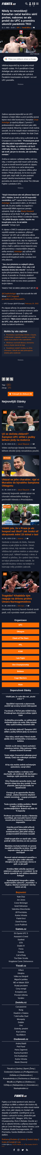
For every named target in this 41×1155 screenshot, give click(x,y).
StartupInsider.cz (21, 1088)
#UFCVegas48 (13, 296)
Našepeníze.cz (19, 1085)
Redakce (14, 1139)
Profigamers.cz (30, 1072)
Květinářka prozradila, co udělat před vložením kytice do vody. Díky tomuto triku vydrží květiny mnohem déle (20, 722)
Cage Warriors (20, 678)
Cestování (8, 1072)
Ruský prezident (21, 986)
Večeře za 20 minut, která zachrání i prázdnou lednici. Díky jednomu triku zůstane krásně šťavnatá (20, 748)
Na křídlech (21, 1035)
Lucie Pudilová (21, 925)
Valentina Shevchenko (21, 909)
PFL (20, 645)
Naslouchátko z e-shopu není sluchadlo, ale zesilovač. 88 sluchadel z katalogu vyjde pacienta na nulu (20, 774)
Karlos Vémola (21, 915)
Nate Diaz (21, 897)
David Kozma (20, 922)
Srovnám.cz (32, 1085)
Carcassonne (21, 1007)
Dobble (21, 1022)
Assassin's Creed (21, 937)
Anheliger (6, 203)
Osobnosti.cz (25, 1075)
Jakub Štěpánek (23, 444)
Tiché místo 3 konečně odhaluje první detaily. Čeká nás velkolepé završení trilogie (20, 757)
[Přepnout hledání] (26, 3)
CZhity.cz (8, 1085)
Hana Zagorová (21, 1050)
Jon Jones (21, 900)
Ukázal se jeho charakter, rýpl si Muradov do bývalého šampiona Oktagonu (20, 482)
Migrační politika (21, 979)
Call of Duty (21, 955)
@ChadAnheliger (9, 294)
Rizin (20, 685)
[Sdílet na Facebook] (3, 379)
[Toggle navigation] (37, 3)
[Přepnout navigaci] (30, 3)
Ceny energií (21, 989)
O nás (18, 1142)
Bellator (20, 671)
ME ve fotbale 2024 (21, 983)
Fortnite (21, 952)
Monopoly (21, 1019)
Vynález (21, 998)
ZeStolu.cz (14, 1075)
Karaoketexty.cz (10, 1078)
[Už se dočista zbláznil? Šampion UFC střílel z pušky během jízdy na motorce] (20, 420)
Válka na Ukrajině (21, 976)
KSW (20, 651)
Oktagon (20, 632)
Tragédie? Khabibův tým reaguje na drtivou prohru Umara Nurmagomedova (17, 598)
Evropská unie (21, 992)
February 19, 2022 (31, 303)
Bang (21, 1010)
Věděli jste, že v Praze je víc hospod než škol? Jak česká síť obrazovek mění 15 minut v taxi (20, 531)
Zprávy (19, 1069)
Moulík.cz (11, 1082)
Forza (21, 949)
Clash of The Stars (20, 638)
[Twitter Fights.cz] (22, 1150)
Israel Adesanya (20, 906)
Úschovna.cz (23, 1078)
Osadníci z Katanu (21, 1013)
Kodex (5, 1142)
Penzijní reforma (21, 995)
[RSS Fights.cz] (27, 1150)
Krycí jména (21, 1032)
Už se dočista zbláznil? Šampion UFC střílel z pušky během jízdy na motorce (18, 436)
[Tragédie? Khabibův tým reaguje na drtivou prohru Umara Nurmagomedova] (20, 581)
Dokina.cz (30, 1082)
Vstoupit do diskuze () (22, 394)
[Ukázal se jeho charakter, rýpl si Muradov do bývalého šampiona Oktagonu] (20, 465)
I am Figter (20, 658)
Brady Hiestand (27, 211)
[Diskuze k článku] (34, 27)
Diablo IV (21, 946)
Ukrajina (21, 973)
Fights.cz (20, 1082)
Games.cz (18, 1072)
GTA (21, 943)
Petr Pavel (21, 1047)
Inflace (21, 970)
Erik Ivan (21, 606)
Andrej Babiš (21, 1043)
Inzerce (20, 538)
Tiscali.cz (11, 1069)
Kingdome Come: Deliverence (21, 961)
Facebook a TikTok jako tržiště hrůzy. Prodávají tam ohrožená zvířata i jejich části (20, 713)
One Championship (20, 665)
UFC (8, 385)
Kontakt (11, 1142)
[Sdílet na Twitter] (7, 379)
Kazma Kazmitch (21, 1053)
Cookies (22, 1139)
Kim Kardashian (20, 1056)
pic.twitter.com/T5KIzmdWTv (13, 299)
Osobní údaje (32, 1139)
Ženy (32, 1069)
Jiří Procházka (21, 912)
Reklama (5, 1139)
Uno (21, 1025)
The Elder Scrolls (21, 958)
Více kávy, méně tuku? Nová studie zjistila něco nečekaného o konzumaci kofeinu (20, 739)
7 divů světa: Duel (21, 1016)
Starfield (21, 940)
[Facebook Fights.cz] (14, 1150)
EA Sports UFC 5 (21, 933)
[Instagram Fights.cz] (18, 1150)
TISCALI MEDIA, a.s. (18, 1144)
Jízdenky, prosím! (21, 1029)
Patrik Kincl (21, 918)
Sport (26, 1069)
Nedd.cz (34, 1078)
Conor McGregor (21, 903)
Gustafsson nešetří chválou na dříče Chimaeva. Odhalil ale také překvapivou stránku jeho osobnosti (18, 350)
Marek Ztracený (21, 1062)
